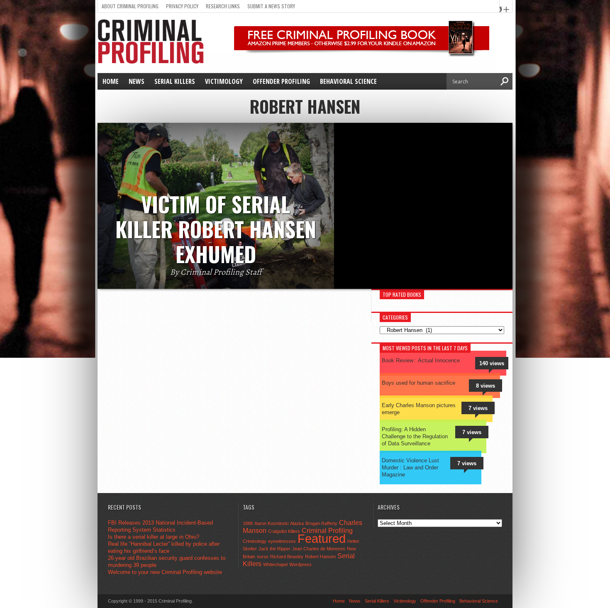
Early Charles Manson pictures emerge (419, 408)
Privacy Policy (182, 6)
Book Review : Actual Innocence (421, 360)
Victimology (224, 81)
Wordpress (300, 564)
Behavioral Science (348, 81)
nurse (262, 556)
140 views (491, 363)
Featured (322, 538)
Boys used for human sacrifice (418, 383)
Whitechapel (275, 564)
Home (110, 81)
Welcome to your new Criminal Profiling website (165, 572)
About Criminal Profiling (130, 6)
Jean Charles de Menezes (318, 548)
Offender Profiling (281, 81)
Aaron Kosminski (271, 523)
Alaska (297, 523)
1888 (248, 523)
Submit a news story (271, 6)
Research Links (223, 6)
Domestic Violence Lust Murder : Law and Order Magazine (410, 467)
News (136, 81)
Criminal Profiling (327, 530)
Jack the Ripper (274, 548)
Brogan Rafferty (321, 523)
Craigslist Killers (284, 531)
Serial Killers (174, 81)
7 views (478, 408)
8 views (485, 386)
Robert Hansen (320, 556)
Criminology (254, 541)
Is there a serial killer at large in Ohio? (153, 537)
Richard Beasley (286, 556)
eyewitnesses (282, 541)
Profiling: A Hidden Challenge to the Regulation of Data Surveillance (415, 436)
